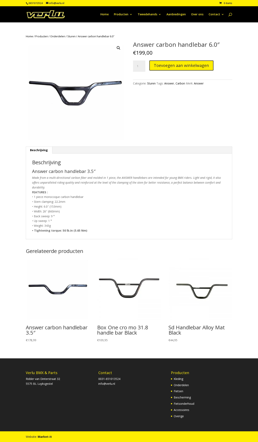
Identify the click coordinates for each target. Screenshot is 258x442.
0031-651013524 (109, 379)
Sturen (71, 36)
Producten (121, 14)
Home (104, 14)
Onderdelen (57, 36)
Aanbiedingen (176, 14)
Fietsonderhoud (184, 404)
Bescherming (182, 397)
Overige (179, 416)
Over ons (197, 14)
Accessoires (181, 410)
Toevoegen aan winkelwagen (181, 65)
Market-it (45, 437)
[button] (118, 48)
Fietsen (178, 391)
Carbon (180, 83)
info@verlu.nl (106, 384)
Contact (214, 14)
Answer (169, 83)
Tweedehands (147, 14)
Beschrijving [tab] (39, 150)
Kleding (178, 379)
